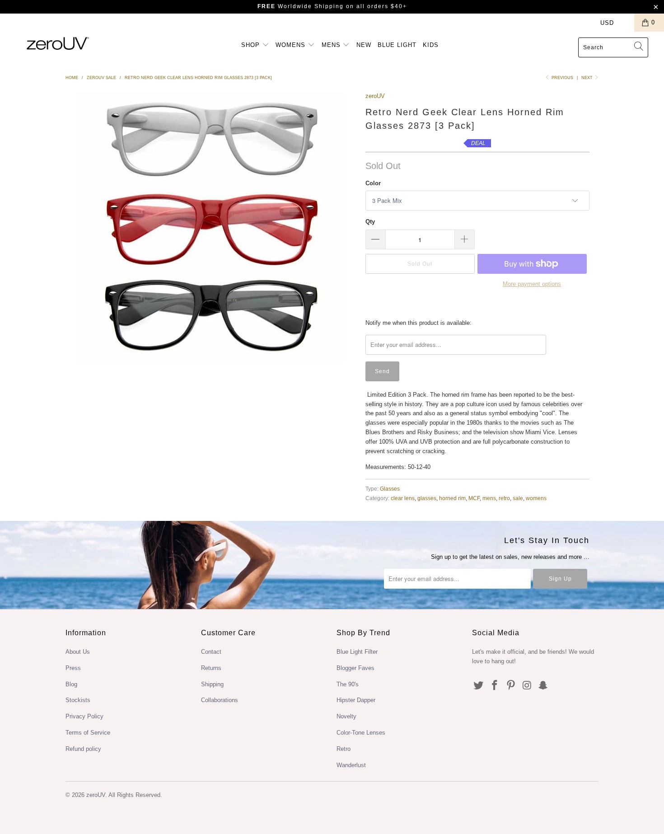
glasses (426, 498)
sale (518, 498)
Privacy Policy (84, 716)
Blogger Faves (355, 668)
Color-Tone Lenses (361, 732)
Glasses (390, 489)
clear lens (403, 498)
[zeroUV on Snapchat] (543, 686)
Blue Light (397, 45)
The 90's (348, 684)
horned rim (452, 498)
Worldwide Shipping (300, 6)
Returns (211, 668)
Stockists (77, 700)
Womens (292, 45)
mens (489, 498)
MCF (474, 498)
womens (536, 498)
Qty (370, 221)
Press (73, 668)
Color (373, 183)
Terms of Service (87, 732)
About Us (77, 651)
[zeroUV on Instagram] (527, 686)
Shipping (212, 684)
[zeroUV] (57, 43)
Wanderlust (351, 765)
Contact (211, 651)
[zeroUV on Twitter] (479, 686)
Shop (251, 45)
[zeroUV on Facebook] (495, 686)
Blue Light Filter (357, 651)
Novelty (346, 716)
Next (587, 77)
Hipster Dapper (356, 700)
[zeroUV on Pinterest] (511, 686)
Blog (71, 684)
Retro (344, 748)
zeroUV (375, 96)
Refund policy (83, 748)
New (363, 45)
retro (504, 498)
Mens (332, 45)
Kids (431, 45)
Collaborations (219, 700)
